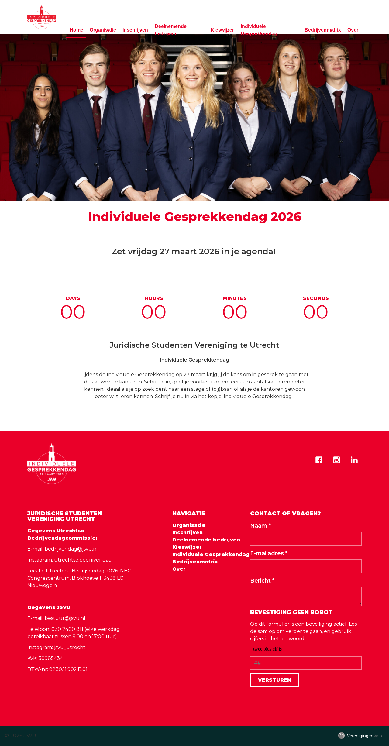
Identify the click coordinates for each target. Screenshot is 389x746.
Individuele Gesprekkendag (259, 30)
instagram (336, 460)
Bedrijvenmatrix (323, 30)
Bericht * (262, 580)
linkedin (354, 460)
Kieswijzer (222, 30)
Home (76, 30)
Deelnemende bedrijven (171, 30)
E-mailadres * (268, 553)
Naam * (260, 525)
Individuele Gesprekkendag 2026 (194, 216)
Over (352, 30)
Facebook (318, 460)
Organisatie (103, 30)
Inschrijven (135, 30)
